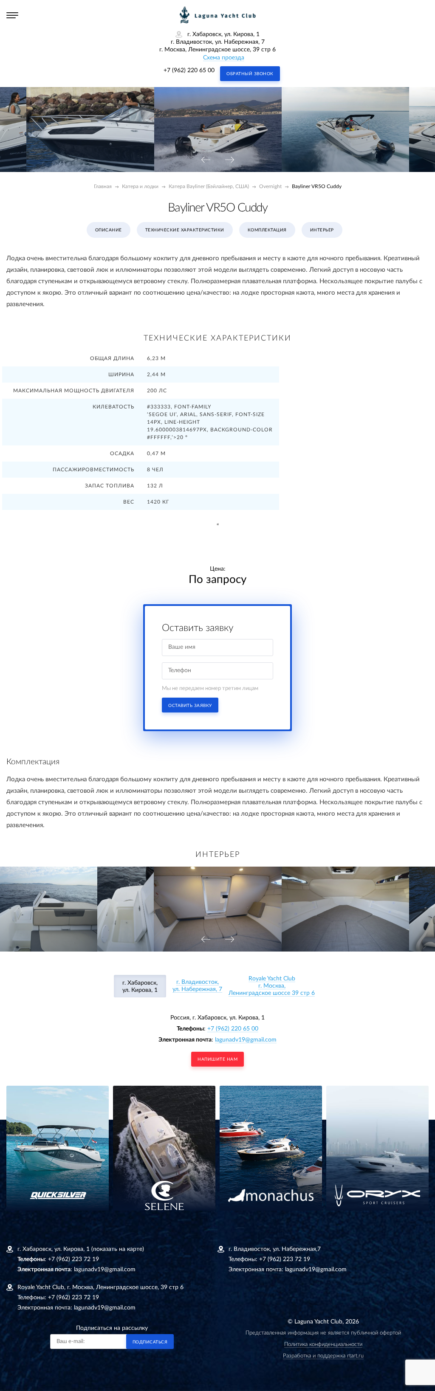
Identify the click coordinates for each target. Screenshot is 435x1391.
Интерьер (322, 230)
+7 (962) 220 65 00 (189, 70)
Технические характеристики (184, 230)
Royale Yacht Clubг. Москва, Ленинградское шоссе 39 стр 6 (272, 986)
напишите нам (217, 1059)
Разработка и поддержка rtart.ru (323, 1356)
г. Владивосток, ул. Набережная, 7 (197, 985)
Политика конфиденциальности (323, 1344)
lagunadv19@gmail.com (246, 1040)
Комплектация (267, 230)
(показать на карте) (117, 1249)
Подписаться (150, 1342)
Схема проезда (223, 58)
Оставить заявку (190, 706)
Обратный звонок (250, 74)
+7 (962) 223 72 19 (73, 1259)
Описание (108, 230)
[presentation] (205, 160)
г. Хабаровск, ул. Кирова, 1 (140, 986)
